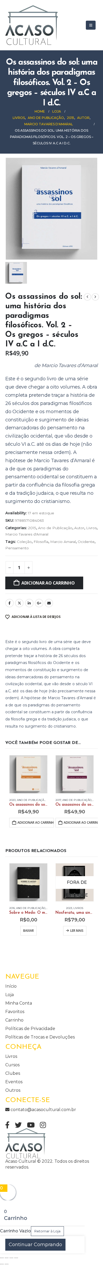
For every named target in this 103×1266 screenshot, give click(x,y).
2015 (32, 528)
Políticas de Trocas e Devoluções (40, 1037)
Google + (39, 603)
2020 (12, 800)
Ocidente (86, 542)
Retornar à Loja (47, 1231)
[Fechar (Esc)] (16, 1257)
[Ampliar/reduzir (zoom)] (2, 1257)
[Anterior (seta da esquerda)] (2, 1264)
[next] (95, 297)
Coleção (24, 542)
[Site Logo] (31, 25)
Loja (9, 994)
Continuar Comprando (35, 1244)
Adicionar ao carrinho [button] (35, 822)
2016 (12, 908)
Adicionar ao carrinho (48, 583)
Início (11, 986)
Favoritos (14, 1011)
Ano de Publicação (55, 528)
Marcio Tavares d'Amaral (26, 534)
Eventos (13, 1081)
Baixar (28, 930)
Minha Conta (18, 1003)
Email (49, 603)
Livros (91, 528)
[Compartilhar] (11, 1257)
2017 (58, 800)
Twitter (19, 603)
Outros (12, 1090)
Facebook (9, 603)
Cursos (12, 1064)
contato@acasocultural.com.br (43, 1109)
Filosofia (41, 542)
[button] (91, 25)
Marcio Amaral (63, 542)
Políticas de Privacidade (30, 1028)
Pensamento (17, 548)
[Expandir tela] (6, 1257)
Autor (79, 528)
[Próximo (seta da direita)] (6, 1264)
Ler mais (76, 930)
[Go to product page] (28, 774)
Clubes (12, 1073)
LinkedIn (29, 603)
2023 (69, 908)
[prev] (87, 297)
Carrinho (14, 1020)
